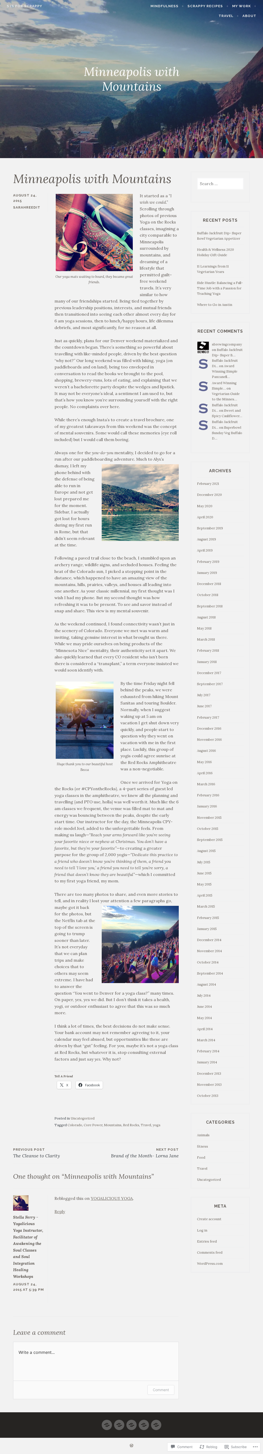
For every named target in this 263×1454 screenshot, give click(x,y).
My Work (241, 6)
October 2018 (207, 595)
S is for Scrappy (24, 6)
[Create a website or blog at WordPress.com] (131, 1446)
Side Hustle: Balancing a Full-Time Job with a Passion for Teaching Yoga (220, 288)
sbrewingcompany (227, 344)
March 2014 (206, 1040)
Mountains (112, 1125)
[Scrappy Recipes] (119, 1423)
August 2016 (206, 750)
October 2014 (208, 962)
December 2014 (209, 940)
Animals (203, 1135)
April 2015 (204, 895)
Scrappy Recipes (205, 6)
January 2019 (207, 573)
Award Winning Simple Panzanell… (224, 371)
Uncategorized (83, 1118)
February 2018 (208, 650)
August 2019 (206, 539)
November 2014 (209, 951)
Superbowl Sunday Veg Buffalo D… (227, 433)
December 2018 (209, 584)
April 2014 (205, 1029)
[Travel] (144, 1423)
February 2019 (208, 562)
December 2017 (209, 673)
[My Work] (131, 1423)
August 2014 (206, 984)
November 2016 (209, 739)
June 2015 (204, 873)
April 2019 (205, 550)
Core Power (93, 1125)
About (249, 16)
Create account (209, 1219)
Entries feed (207, 1241)
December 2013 (209, 1073)
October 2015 (207, 829)
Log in (202, 1230)
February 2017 (208, 717)
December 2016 (209, 728)
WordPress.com (210, 1263)
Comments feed (209, 1252)
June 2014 (204, 1006)
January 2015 (207, 929)
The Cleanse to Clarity (36, 1153)
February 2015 (208, 918)
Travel (226, 16)
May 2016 (204, 762)
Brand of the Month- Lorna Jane (145, 1153)
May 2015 (204, 884)
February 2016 (208, 795)
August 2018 (206, 617)
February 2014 (208, 1051)
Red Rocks (131, 1125)
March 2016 (206, 784)
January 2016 (207, 806)
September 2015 (210, 840)
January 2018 (207, 662)
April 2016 (205, 773)
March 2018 (206, 639)
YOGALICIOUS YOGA (112, 1198)
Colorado (75, 1125)
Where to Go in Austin (214, 305)
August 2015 (206, 851)
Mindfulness (165, 6)
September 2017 (210, 684)
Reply (59, 1211)
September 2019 (210, 528)
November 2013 (209, 1084)
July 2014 (204, 995)
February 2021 (208, 483)
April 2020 (205, 517)
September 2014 (210, 973)
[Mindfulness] (107, 1423)
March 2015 (206, 906)
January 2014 (207, 1062)
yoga (156, 1125)
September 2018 (210, 606)
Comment (161, 1390)
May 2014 (204, 1018)
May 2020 (204, 506)
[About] (156, 1423)
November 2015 (209, 817)
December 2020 (209, 495)
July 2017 (203, 695)
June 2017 (204, 706)
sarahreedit (26, 207)
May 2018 (204, 628)
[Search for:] (220, 184)
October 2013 (207, 1096)
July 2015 (203, 862)
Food (201, 1157)
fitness (202, 1146)
